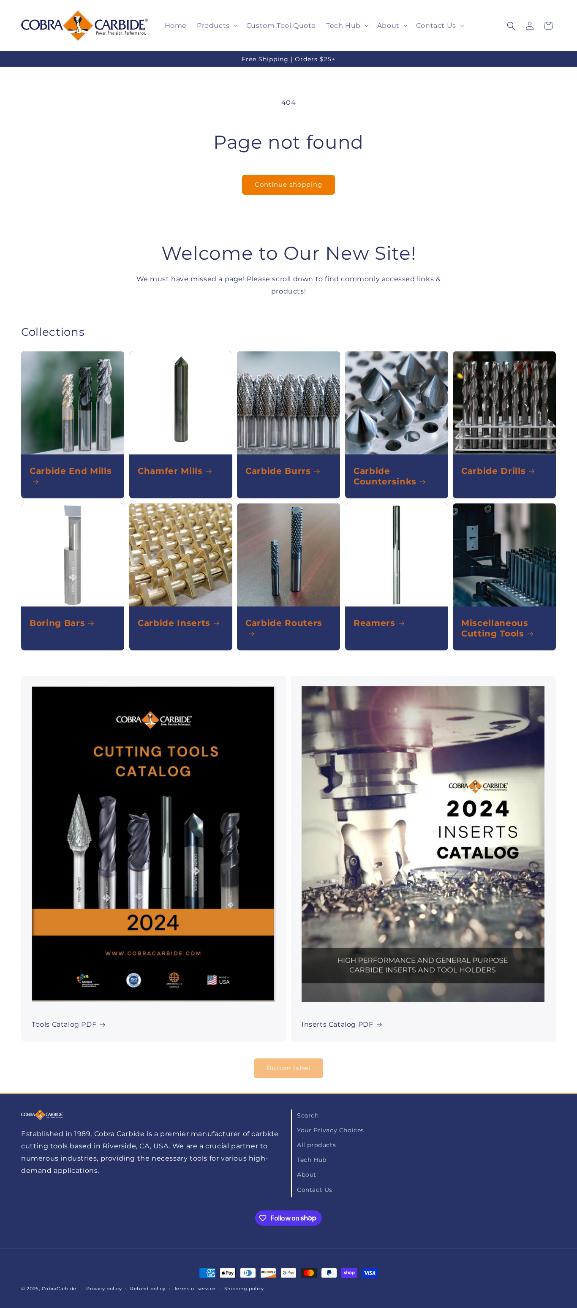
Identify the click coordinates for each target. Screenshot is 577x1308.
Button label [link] (288, 1068)
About (306, 1175)
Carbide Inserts (174, 623)
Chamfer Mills (170, 471)
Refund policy (148, 1288)
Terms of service (195, 1288)
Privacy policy (104, 1288)
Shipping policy (244, 1288)
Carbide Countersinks (385, 476)
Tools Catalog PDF (64, 1024)
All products (316, 1145)
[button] (216, 25)
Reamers (374, 623)
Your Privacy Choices (330, 1130)
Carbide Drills (493, 471)
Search (308, 1115)
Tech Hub (312, 1160)
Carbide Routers (283, 623)
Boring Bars (57, 623)
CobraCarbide (59, 1289)
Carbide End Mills (71, 471)
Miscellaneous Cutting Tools (494, 628)
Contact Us (314, 1190)
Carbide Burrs (278, 471)
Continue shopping (288, 184)
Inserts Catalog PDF (337, 1024)
